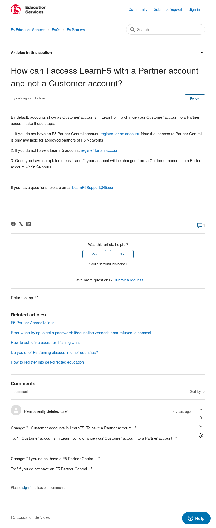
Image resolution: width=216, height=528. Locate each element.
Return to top (22, 297)
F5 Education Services (28, 29)
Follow (195, 98)
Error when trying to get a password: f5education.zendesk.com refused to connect (81, 332)
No (122, 254)
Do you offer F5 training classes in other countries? (54, 352)
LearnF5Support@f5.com (94, 187)
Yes (94, 254)
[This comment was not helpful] (200, 426)
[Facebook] (13, 224)
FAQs (56, 29)
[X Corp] (20, 224)
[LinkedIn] (28, 224)
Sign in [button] (194, 9)
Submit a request (168, 9)
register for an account (119, 133)
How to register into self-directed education (47, 362)
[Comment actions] (200, 435)
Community (138, 9)
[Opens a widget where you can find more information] (196, 518)
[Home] (28, 9)
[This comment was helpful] (200, 409)
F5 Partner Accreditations (33, 322)
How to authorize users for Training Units (46, 342)
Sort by (196, 392)
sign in (27, 487)
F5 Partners (76, 29)
